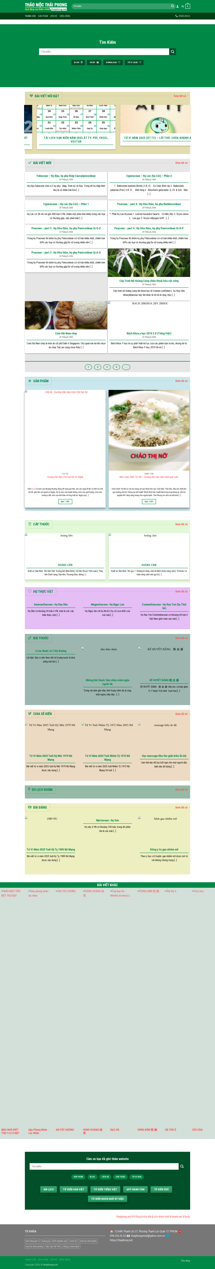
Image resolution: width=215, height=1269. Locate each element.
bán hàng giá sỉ (32, 1241)
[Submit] (172, 6)
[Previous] (25, 129)
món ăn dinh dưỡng (34, 1246)
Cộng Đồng (64, 16)
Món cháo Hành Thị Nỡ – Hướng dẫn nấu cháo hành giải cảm (149, 477)
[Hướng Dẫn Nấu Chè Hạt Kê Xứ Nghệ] (65, 430)
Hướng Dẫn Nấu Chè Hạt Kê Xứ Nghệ (65, 477)
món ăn (73, 1241)
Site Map (185, 1260)
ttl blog (126, 1216)
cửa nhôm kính (150, 1216)
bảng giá (46, 1241)
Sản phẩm (43, 16)
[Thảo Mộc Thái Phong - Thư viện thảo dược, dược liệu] (46, 6)
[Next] (189, 129)
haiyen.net (165, 1216)
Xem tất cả (180, 96)
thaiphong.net (112, 1216)
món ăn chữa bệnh (88, 1241)
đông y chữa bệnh (71, 1246)
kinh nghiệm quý (60, 1241)
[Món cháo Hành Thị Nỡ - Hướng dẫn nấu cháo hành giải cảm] (149, 430)
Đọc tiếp (65, 501)
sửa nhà (136, 1216)
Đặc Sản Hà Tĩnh (53, 1246)
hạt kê (33, 489)
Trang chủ (30, 16)
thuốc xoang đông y (184, 1216)
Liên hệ (53, 16)
